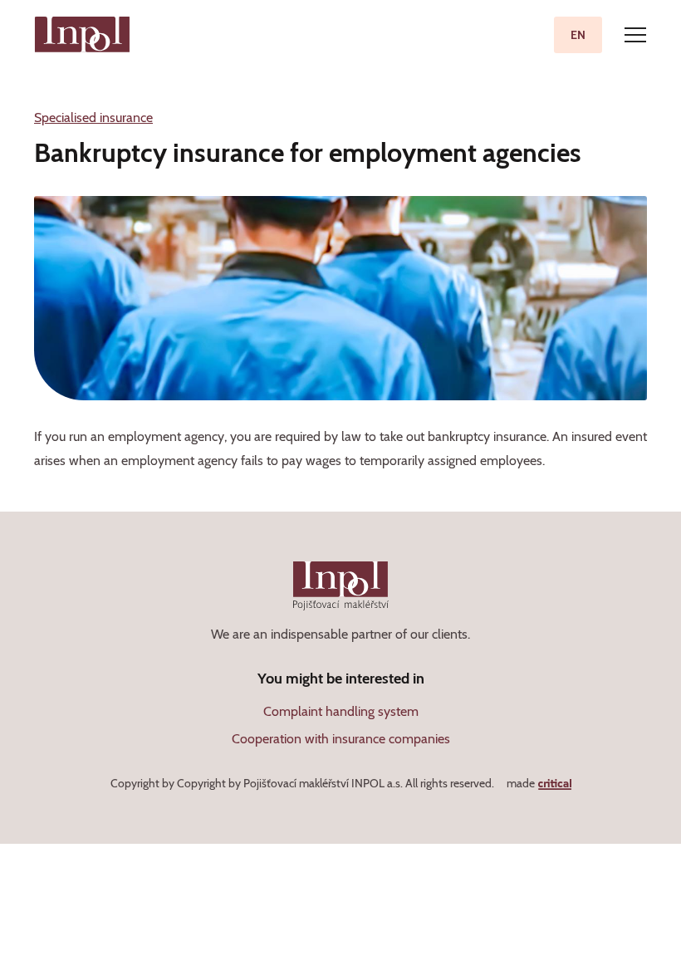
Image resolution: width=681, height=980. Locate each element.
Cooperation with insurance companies (341, 739)
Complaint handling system (341, 711)
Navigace (635, 35)
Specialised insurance (93, 117)
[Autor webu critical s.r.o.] (554, 783)
